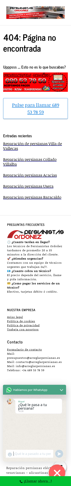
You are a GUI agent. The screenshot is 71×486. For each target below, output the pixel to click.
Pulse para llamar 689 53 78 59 (35, 108)
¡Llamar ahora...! (38, 481)
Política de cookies (21, 321)
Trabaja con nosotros (23, 329)
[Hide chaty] (57, 473)
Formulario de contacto (24, 349)
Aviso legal (15, 317)
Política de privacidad (23, 325)
